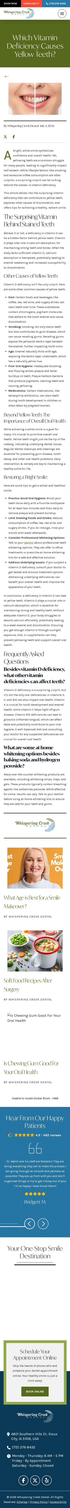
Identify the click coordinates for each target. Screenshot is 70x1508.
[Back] (8, 76)
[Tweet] (6, 137)
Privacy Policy (39, 1502)
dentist (29, 542)
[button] (62, 13)
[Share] (15, 136)
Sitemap (22, 1502)
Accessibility (58, 1502)
